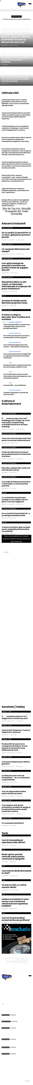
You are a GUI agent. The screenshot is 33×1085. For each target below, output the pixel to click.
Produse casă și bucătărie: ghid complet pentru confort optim (17, 611)
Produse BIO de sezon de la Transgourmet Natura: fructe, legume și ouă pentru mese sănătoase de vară (15, 747)
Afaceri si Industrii (7, 228)
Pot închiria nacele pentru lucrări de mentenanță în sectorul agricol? (16, 337)
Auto (10, 362)
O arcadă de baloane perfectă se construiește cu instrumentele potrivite (16, 484)
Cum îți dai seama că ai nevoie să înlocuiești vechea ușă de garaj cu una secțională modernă (17, 376)
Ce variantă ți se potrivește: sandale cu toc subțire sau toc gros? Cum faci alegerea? (15, 499)
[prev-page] (4, 417)
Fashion (4, 492)
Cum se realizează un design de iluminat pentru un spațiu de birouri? (16, 681)
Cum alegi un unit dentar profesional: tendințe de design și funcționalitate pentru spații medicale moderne (16, 808)
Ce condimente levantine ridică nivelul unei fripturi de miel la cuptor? (16, 657)
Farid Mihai (5, 472)
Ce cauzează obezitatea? (13, 823)
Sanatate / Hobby (7, 711)
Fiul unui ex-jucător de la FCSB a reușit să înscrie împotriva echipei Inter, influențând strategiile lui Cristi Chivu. (16, 139)
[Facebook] (3, 1004)
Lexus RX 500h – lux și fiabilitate (14, 385)
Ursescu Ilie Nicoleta (8, 429)
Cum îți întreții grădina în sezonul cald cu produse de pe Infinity (16, 578)
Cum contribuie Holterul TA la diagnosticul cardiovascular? (15, 717)
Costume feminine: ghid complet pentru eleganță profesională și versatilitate (16, 529)
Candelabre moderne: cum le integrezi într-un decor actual (15, 589)
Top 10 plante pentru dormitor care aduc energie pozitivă (14, 622)
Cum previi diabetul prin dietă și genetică (16, 763)
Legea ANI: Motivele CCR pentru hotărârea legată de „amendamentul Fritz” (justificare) (15, 190)
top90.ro (27, 1081)
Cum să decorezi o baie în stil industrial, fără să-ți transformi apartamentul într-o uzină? (16, 634)
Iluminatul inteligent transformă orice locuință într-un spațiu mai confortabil (16, 566)
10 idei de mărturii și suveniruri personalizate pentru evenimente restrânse (16, 454)
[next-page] (28, 417)
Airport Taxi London (10, 959)
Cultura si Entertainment (9, 413)
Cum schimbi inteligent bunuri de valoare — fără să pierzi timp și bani (16, 346)
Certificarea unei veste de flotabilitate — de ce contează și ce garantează (16, 777)
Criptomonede (9, 962)
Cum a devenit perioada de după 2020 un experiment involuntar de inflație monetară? (17, 356)
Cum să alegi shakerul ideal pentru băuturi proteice (14, 792)
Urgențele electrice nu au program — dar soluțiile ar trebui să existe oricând (17, 600)
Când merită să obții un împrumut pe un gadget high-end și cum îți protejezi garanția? (16, 326)
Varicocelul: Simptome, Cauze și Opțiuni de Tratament (16, 731)
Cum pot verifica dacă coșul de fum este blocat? (16, 691)
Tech (3, 835)
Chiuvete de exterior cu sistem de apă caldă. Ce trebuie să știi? (15, 646)
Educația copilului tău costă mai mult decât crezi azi (16, 469)
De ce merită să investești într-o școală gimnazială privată (16, 514)
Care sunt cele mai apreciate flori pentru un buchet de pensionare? (16, 439)
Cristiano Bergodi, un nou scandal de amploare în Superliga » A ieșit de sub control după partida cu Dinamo (15, 128)
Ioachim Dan (5, 443)
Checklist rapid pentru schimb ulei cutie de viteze (15, 393)
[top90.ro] (21, 4)
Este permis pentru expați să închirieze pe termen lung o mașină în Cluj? (17, 366)
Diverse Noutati (6, 26)
